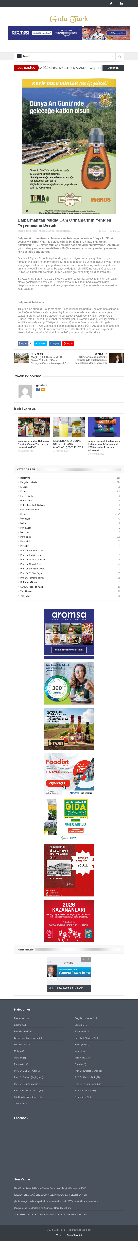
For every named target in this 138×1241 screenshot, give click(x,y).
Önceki (38, 353)
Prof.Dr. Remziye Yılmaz (32, 578)
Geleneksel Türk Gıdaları (32, 505)
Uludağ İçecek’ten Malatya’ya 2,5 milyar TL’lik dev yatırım (42, 1208)
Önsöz (60, 1235)
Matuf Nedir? (74, 1235)
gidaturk (27, 231)
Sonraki (99, 353)
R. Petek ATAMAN (29, 582)
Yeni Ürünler (26, 591)
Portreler (24, 546)
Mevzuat (24, 532)
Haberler (68, 231)
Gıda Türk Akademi (29, 509)
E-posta (116, 231)
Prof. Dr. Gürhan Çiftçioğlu (33, 559)
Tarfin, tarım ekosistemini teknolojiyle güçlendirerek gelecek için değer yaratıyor (91, 359)
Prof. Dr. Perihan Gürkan (32, 568)
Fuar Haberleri (27, 496)
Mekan (23, 523)
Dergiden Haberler (29, 482)
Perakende (25, 537)
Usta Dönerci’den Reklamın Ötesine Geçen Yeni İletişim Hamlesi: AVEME (33, 444)
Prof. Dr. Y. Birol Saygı (31, 573)
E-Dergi (24, 487)
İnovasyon (25, 518)
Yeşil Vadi (25, 596)
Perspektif (25, 541)
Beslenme (25, 478)
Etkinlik (24, 491)
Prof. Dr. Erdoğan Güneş (32, 555)
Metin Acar (25, 528)
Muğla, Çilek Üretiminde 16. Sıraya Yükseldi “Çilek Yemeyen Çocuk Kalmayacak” (48, 360)
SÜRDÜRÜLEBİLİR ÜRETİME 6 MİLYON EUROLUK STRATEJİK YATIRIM (51, 1214)
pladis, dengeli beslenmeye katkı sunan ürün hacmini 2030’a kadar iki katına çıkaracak (56, 1201)
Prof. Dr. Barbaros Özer (31, 550)
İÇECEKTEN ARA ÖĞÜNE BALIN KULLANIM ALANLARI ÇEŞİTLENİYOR (68, 444)
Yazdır (105, 231)
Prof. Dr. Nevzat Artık (30, 564)
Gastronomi (26, 500)
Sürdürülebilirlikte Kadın (31, 587)
